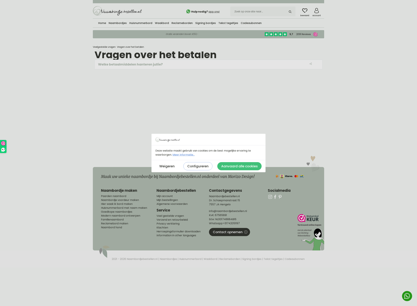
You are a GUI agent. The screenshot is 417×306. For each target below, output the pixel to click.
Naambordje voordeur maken (120, 200)
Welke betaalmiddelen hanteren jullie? (130, 64)
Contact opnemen (228, 232)
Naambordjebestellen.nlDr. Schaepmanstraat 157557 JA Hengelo (224, 200)
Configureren (197, 166)
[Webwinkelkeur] (310, 232)
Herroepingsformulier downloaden (179, 231)
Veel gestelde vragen (170, 216)
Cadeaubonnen (294, 259)
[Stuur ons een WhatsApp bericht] (407, 296)
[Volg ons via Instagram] (270, 196)
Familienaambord (112, 219)
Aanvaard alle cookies (239, 166)
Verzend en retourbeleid (172, 219)
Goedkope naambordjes (116, 211)
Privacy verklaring (168, 223)
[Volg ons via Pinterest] (280, 196)
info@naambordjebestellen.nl (228, 211)
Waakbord (210, 259)
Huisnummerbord (190, 259)
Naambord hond (111, 227)
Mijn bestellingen (167, 200)
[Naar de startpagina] (117, 10)
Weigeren (167, 166)
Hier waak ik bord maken (117, 204)
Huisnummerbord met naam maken (124, 208)
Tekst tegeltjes (273, 259)
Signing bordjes (251, 259)
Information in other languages (176, 235)
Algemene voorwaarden (172, 204)
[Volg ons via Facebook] (275, 196)
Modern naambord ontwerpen (120, 215)
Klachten (162, 227)
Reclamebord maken (114, 223)
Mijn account (165, 196)
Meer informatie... (184, 155)
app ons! (214, 12)
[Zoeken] (290, 11)
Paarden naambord (113, 196)
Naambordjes (168, 259)
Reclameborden (229, 259)
